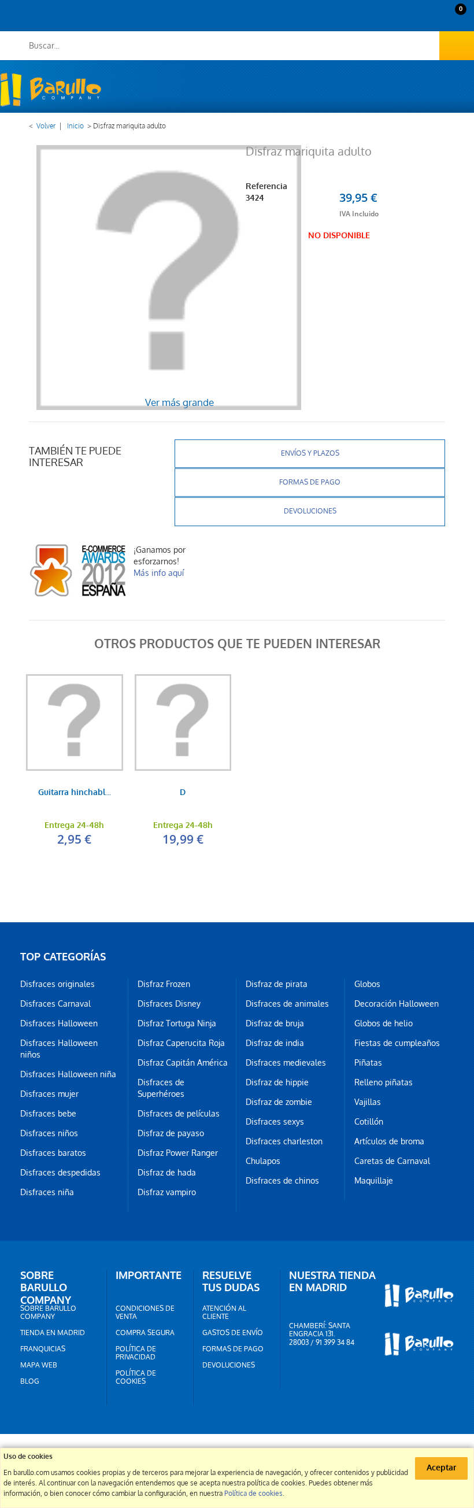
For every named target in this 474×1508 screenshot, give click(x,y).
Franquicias (42, 1349)
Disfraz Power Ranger (178, 1153)
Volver (46, 126)
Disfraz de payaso (171, 1133)
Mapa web (38, 1365)
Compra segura (145, 1332)
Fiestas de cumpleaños (397, 1043)
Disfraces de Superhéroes (161, 1088)
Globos (367, 984)
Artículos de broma (389, 1141)
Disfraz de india (275, 1043)
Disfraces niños (49, 1133)
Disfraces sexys (275, 1122)
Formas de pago (309, 482)
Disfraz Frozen (164, 984)
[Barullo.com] (50, 89)
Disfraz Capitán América (183, 1063)
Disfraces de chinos (282, 1181)
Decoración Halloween (396, 1004)
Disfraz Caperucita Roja (181, 1043)
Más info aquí (159, 573)
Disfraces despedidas (60, 1172)
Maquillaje (373, 1181)
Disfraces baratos (53, 1153)
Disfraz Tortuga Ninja (177, 1023)
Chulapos (263, 1161)
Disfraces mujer (49, 1094)
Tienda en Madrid (52, 1332)
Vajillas (367, 1102)
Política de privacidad (136, 1353)
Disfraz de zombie (279, 1102)
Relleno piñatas (383, 1082)
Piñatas (368, 1063)
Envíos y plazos (310, 453)
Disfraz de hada (167, 1172)
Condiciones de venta (145, 1312)
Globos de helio (383, 1023)
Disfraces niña (47, 1192)
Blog (29, 1381)
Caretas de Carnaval (392, 1161)
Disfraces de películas (179, 1113)
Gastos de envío (232, 1332)
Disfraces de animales (287, 1004)
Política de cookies (136, 1377)
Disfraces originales (57, 984)
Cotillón (368, 1122)
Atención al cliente (224, 1312)
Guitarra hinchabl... (74, 793)
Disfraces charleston (284, 1141)
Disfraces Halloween (59, 1023)
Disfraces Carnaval (55, 1004)
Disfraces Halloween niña (68, 1074)
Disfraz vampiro (167, 1192)
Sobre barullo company (48, 1312)
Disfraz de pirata (277, 984)
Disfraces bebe (48, 1113)
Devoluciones (310, 511)
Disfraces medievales (286, 1063)
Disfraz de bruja (275, 1023)
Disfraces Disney (169, 1004)
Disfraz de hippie (277, 1082)
